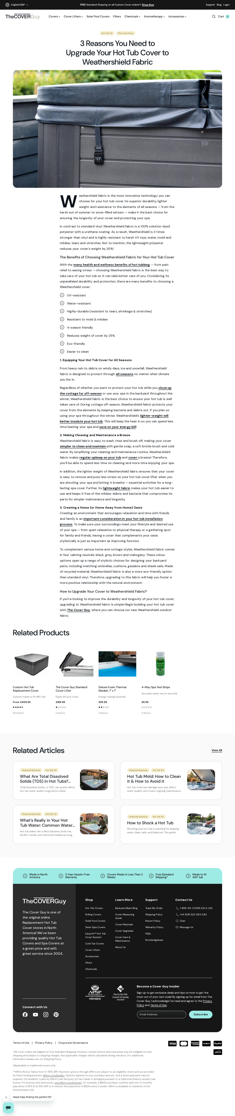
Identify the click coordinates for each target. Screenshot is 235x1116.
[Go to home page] (23, 16)
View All (217, 750)
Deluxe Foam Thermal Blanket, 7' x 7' (112, 688)
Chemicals (131, 16)
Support (210, 4)
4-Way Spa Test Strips (156, 687)
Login (226, 4)
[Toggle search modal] (213, 16)
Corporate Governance (73, 1043)
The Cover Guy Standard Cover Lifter (71, 688)
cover (133, 457)
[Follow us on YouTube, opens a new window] (35, 1015)
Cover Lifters (72, 16)
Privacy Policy (43, 1043)
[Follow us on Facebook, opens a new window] (25, 1015)
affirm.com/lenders (54, 1075)
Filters (117, 16)
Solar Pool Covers (98, 16)
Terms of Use (158, 1005)
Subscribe (201, 1014)
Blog (219, 4)
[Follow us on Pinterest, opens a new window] (56, 1015)
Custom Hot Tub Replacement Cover (26, 688)
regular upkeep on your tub (100, 457)
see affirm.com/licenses (68, 1082)
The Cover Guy (78, 610)
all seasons (124, 374)
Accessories (176, 16)
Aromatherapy (153, 16)
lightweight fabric (116, 488)
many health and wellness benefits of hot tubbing (111, 265)
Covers (53, 16)
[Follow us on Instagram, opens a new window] (45, 1015)
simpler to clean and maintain (83, 446)
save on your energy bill (117, 427)
